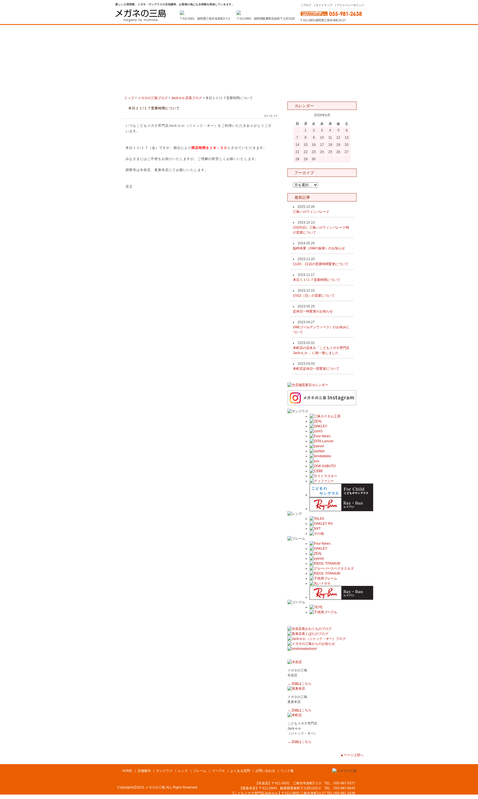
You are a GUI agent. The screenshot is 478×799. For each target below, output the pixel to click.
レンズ (183, 771)
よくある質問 (240, 771)
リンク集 (287, 771)
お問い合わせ (265, 771)
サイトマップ (324, 5)
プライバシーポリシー (350, 5)
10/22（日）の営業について (314, 296)
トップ (129, 98)
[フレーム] (254, 87)
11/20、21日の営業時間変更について (321, 264)
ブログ (307, 5)
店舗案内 (144, 771)
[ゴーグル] (285, 87)
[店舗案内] (161, 87)
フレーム (199, 771)
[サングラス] (192, 87)
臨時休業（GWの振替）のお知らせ (319, 248)
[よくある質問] (316, 87)
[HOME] (130, 87)
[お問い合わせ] (347, 87)
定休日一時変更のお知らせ (313, 311)
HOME (127, 771)
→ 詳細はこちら (299, 684)
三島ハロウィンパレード (311, 212)
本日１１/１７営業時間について (316, 280)
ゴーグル (218, 771)
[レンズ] (223, 87)
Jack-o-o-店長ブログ (186, 98)
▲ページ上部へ (351, 755)
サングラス (164, 771)
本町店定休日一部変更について (316, 369)
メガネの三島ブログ (153, 98)
